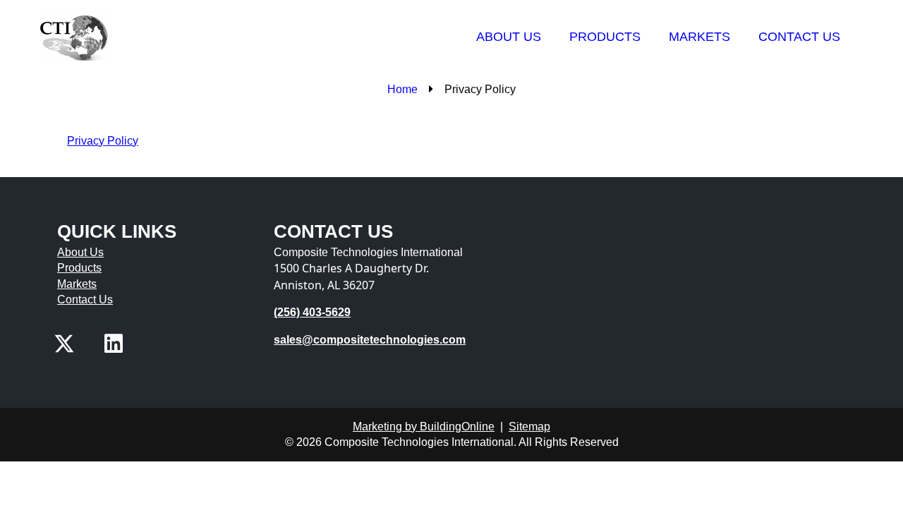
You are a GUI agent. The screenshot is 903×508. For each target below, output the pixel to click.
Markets (699, 37)
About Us (508, 37)
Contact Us (799, 37)
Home (402, 89)
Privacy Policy (102, 141)
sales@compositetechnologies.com (370, 340)
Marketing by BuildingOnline (424, 427)
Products (605, 37)
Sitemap (529, 427)
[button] (64, 343)
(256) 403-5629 (312, 312)
